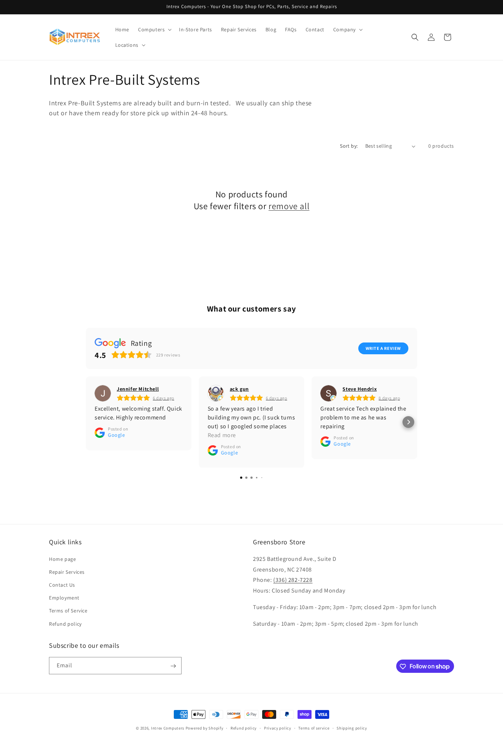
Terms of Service (68, 610)
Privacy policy (277, 727)
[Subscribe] (173, 666)
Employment (64, 597)
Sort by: (349, 146)
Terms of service (313, 727)
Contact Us (62, 584)
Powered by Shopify (205, 728)
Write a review (383, 348)
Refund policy (65, 623)
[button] (154, 29)
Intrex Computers (167, 728)
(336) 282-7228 (292, 580)
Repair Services (67, 571)
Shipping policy (352, 727)
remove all (288, 206)
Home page (62, 558)
